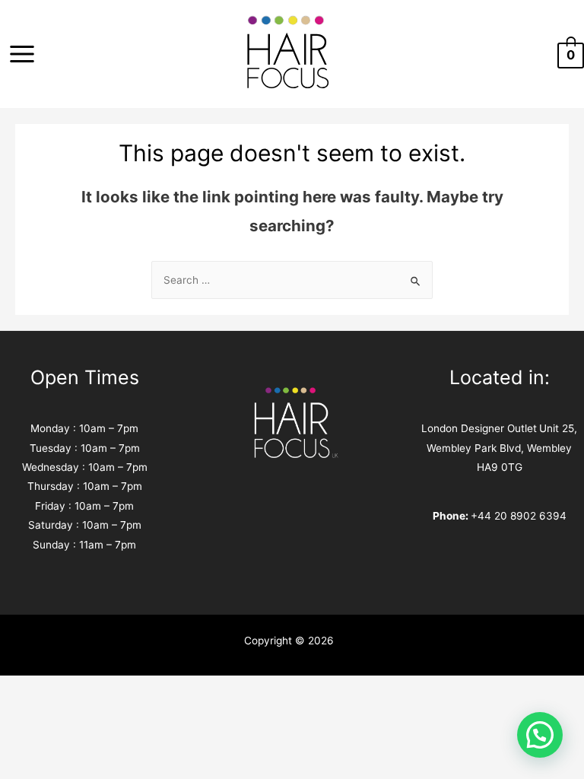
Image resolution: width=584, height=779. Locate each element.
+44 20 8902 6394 (519, 516)
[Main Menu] (21, 54)
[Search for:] (292, 280)
